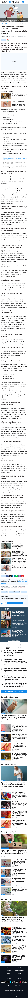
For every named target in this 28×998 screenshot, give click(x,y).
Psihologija (8, 23)
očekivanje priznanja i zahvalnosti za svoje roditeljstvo (15, 159)
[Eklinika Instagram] (15, 985)
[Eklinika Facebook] (8, 985)
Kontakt (18, 993)
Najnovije (9, 697)
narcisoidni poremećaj (15, 591)
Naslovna (3, 23)
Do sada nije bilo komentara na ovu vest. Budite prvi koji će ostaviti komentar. (13, 599)
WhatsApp (21, 581)
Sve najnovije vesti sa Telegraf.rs (14, 691)
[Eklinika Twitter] (12, 985)
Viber (25, 581)
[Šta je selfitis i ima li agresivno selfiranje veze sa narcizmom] (6, 568)
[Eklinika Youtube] (19, 985)
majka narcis (4, 591)
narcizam (24, 591)
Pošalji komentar (15, 603)
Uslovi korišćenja (21, 587)
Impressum (12, 990)
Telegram (3, 583)
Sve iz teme (14, 640)
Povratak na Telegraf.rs (4, 2)
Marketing (7, 990)
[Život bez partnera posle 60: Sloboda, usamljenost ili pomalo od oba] (6, 96)
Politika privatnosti (12, 993)
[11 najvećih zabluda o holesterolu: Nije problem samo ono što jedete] (6, 882)
